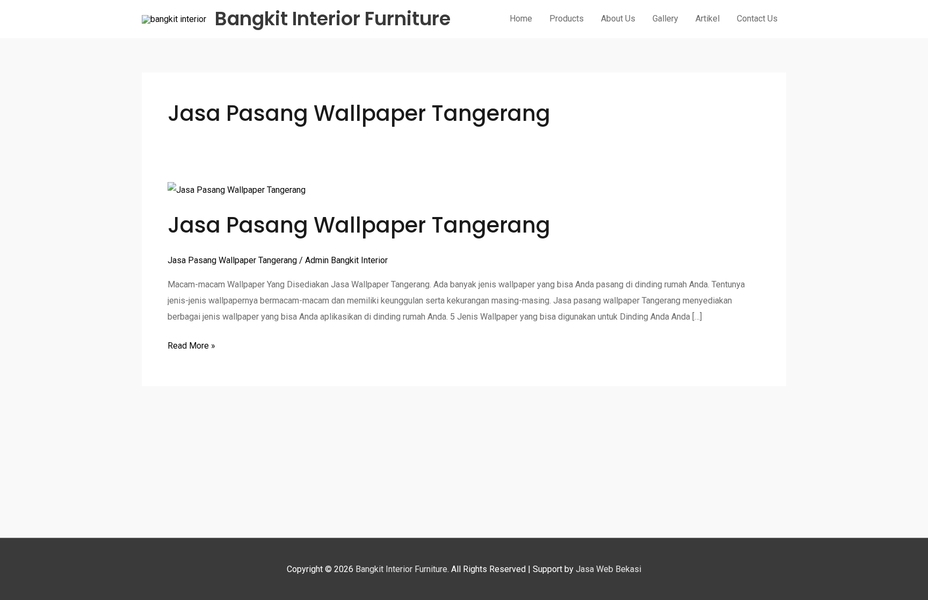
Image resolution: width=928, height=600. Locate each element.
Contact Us (757, 18)
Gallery (665, 18)
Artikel (707, 18)
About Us (618, 18)
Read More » (191, 344)
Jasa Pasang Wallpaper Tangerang (359, 225)
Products (566, 18)
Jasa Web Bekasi (608, 569)
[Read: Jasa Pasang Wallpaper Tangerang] (237, 190)
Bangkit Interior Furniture (333, 18)
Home (521, 18)
